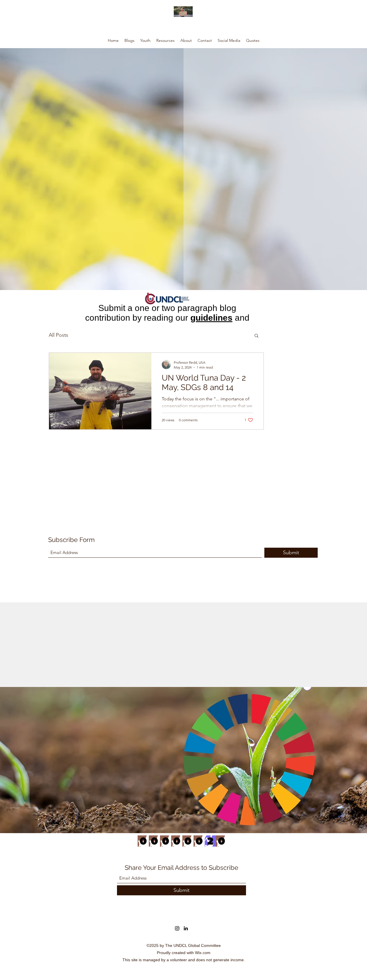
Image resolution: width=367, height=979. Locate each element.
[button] (256, 336)
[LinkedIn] (186, 928)
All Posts (58, 335)
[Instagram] (177, 928)
